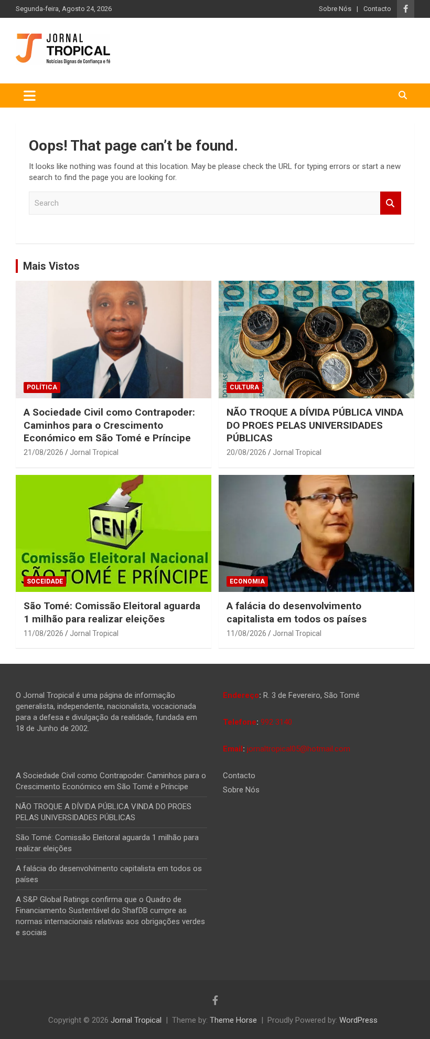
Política (42, 387)
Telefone (239, 722)
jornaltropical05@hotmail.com (298, 749)
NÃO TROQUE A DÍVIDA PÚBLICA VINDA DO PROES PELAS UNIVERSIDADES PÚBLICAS (315, 425)
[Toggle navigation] (30, 95)
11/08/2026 (43, 633)
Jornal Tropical (94, 452)
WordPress (358, 1020)
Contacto (377, 9)
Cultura (244, 387)
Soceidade (45, 581)
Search (390, 203)
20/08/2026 (246, 452)
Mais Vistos (51, 266)
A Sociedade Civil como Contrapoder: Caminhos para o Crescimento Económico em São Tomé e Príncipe (109, 425)
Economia (247, 581)
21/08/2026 (43, 452)
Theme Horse (233, 1020)
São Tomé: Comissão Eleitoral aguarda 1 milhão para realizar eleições (112, 612)
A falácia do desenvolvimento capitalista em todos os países (297, 612)
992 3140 (276, 722)
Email (233, 749)
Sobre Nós (335, 9)
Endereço (241, 695)
